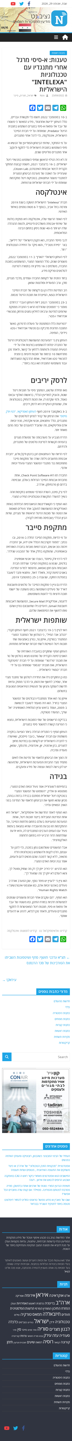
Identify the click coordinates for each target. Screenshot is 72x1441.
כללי (67, 1007)
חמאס (37, 1314)
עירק (47, 1335)
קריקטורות (64, 1042)
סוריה (43, 1328)
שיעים (31, 1342)
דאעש (32, 1303)
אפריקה (20, 1296)
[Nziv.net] (65, 37)
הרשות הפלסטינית (22, 1308)
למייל (67, 1271)
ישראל (30, 95)
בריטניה (50, 1303)
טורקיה (26, 1314)
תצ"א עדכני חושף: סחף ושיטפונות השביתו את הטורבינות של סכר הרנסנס (37, 960)
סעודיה (64, 1335)
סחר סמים (32, 1330)
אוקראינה (56, 1295)
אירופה (29, 1295)
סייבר (15, 95)
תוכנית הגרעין (20, 1342)
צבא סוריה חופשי (35, 1336)
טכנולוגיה (62, 1321)
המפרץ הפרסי (43, 1308)
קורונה (65, 1342)
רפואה (39, 1342)
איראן (42, 1294)
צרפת (23, 1336)
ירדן (52, 1322)
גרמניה (40, 1303)
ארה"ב (63, 1302)
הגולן (13, 1303)
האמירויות (22, 1303)
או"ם (67, 1296)
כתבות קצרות (63, 1025)
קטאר (57, 1342)
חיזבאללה (52, 1314)
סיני (15, 1329)
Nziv (42, 95)
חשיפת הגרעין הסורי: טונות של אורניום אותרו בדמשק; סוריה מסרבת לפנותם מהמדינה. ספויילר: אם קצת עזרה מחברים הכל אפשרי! (37, 1190)
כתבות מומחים (62, 1019)
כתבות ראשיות (58, 53)
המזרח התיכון (61, 1308)
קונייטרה (16, 1336)
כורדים (30, 1322)
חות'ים (65, 1314)
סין (19, 1329)
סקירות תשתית (62, 1037)
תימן (10, 1341)
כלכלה (13, 1321)
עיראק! (9, 979)
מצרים (23, 95)
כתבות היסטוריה (61, 1013)
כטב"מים (23, 1322)
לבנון (65, 1329)
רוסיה (48, 1341)
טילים (17, 1314)
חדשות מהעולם (62, 1001)
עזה (55, 1335)
